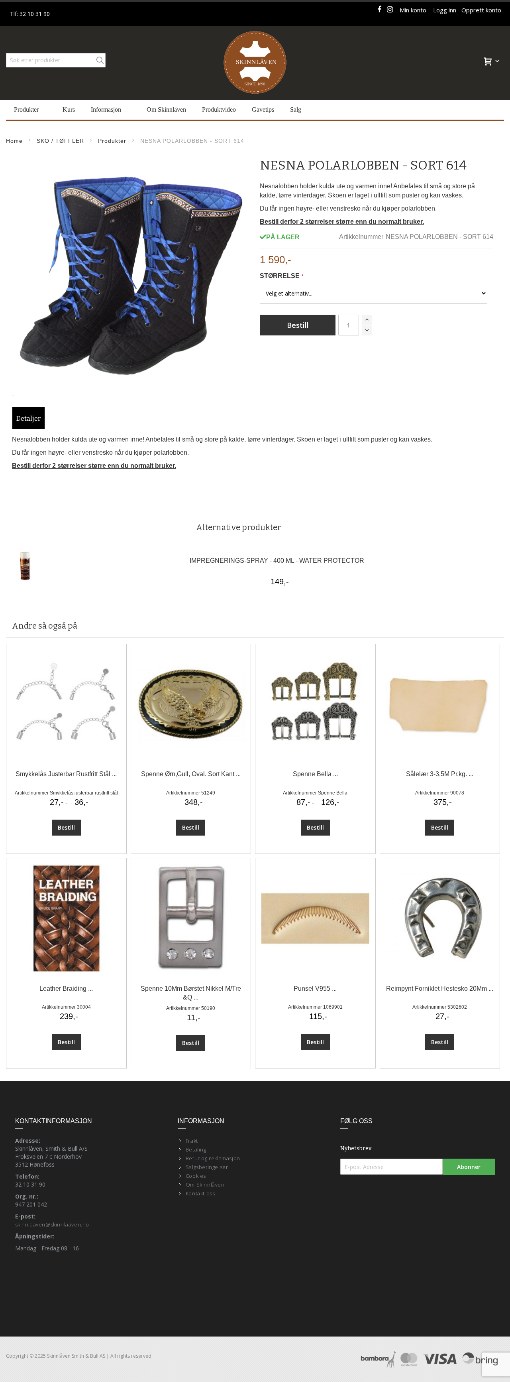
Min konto (413, 10)
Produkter (112, 141)
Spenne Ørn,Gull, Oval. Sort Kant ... (191, 774)
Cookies (196, 1175)
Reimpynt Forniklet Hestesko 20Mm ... (439, 988)
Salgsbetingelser (207, 1167)
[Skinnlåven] (255, 63)
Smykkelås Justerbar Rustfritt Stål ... (66, 774)
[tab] (28, 418)
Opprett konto (481, 10)
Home (14, 141)
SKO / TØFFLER (60, 141)
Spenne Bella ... (315, 774)
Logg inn (444, 10)
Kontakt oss (200, 1193)
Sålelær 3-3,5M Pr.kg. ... (439, 774)
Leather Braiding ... (66, 988)
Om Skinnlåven (205, 1184)
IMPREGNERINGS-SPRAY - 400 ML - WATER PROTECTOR (277, 560)
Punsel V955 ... (315, 988)
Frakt (192, 1140)
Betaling (196, 1149)
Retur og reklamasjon (213, 1158)
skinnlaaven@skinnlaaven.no (52, 1224)
